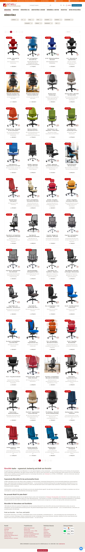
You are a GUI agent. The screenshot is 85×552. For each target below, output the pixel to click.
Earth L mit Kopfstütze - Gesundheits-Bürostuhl (33, 200)
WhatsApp (6, 529)
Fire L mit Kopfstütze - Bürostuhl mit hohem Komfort (52, 342)
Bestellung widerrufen (42, 550)
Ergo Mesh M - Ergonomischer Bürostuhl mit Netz (32, 236)
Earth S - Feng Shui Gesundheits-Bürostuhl (72, 200)
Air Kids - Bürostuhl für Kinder (13, 59)
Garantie (45, 530)
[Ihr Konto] (63, 5)
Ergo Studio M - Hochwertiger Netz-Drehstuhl (33, 306)
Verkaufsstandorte (76, 5)
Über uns (6, 530)
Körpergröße (27, 23)
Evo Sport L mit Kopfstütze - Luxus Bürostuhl (13, 342)
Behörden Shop (7, 536)
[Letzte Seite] (22, 32)
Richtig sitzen (27, 529)
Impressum (46, 532)
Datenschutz (46, 529)
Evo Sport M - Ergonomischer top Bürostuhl (33, 342)
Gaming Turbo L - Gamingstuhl (52, 448)
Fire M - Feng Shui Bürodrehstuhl (71, 342)
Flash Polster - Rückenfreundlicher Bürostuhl (13, 412)
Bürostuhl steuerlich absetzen (30, 536)
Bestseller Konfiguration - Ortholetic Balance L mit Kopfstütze (13, 94)
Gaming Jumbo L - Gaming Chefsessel (72, 412)
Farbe (38, 19)
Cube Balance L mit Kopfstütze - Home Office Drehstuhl (52, 130)
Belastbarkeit (47, 23)
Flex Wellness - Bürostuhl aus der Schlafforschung (52, 412)
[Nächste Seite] (19, 32)
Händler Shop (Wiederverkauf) (11, 535)
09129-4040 (9, 0)
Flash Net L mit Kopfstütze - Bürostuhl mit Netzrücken (52, 377)
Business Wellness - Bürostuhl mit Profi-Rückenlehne (33, 130)
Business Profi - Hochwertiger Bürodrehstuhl (52, 94)
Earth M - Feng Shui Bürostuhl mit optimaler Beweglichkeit (52, 200)
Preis (56, 23)
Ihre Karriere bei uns (8, 532)
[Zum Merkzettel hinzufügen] (19, 54)
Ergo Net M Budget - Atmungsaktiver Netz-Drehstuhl (32, 271)
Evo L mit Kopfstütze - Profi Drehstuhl (52, 306)
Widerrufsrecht (47, 533)
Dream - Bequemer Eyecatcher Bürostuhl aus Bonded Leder (52, 165)
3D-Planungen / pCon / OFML (30, 530)
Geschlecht (47, 19)
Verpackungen (47, 536)
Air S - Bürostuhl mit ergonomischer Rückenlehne (72, 59)
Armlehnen (14, 19)
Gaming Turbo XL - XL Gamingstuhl (71, 448)
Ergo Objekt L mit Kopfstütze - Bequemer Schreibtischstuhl (52, 271)
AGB (45, 527)
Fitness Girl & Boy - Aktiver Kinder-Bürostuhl (33, 377)
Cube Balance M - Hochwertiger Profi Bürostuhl (72, 130)
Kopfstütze (57, 19)
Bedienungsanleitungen (29, 527)
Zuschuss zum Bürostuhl (29, 535)
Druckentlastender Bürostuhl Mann (72, 165)
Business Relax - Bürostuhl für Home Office (72, 94)
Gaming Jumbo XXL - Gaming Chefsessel (32, 448)
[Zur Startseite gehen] (12, 5)
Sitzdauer (37, 23)
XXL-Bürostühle (55, 497)
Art (22, 19)
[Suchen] (50, 5)
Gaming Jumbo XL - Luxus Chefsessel (13, 448)
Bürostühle (7, 468)
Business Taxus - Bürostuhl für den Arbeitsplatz (13, 130)
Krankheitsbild (67, 19)
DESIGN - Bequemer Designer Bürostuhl (33, 165)
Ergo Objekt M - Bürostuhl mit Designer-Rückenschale (72, 271)
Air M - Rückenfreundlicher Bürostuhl (52, 59)
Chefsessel (47, 473)
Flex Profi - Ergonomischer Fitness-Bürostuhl (33, 412)
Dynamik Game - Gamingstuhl (13, 200)
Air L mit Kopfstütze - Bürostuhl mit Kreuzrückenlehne (32, 59)
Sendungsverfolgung (28, 532)
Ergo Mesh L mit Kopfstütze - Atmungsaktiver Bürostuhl (13, 236)
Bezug (30, 19)
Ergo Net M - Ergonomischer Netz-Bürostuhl (13, 271)
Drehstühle (63, 497)
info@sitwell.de (62, 543)
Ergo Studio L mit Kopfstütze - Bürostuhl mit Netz (13, 306)
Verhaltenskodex (47, 535)
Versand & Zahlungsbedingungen (31, 533)
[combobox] (39, 5)
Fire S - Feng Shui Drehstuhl (13, 376)
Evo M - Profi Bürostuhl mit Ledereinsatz (72, 306)
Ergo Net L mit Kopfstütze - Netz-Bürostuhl (72, 236)
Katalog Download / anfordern (11, 538)
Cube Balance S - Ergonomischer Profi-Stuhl (13, 165)
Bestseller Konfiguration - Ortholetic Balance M (32, 94)
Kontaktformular (8, 527)
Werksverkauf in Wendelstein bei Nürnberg (26, 0)
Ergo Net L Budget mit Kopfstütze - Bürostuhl (52, 236)
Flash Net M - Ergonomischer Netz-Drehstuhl (71, 377)
